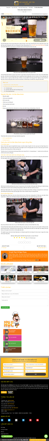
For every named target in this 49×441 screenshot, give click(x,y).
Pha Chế (31, 223)
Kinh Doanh (18, 228)
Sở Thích (31, 228)
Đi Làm (25, 228)
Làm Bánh (25, 223)
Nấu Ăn (18, 223)
